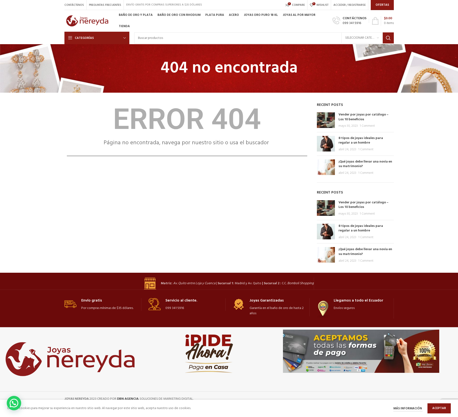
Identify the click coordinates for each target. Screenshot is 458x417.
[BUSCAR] (388, 37)
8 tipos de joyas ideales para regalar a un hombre (361, 140)
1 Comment (367, 126)
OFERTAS (382, 4)
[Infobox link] (349, 21)
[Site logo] (89, 21)
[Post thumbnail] (326, 120)
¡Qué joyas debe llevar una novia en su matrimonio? (365, 164)
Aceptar (439, 408)
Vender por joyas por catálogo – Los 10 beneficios (364, 117)
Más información (408, 408)
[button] (14, 403)
